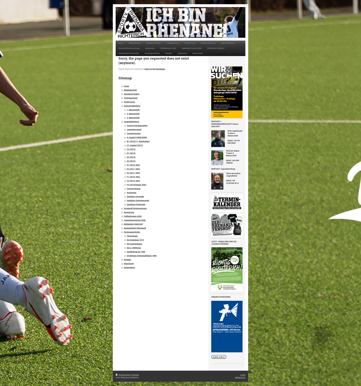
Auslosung (131, 192)
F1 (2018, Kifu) (133, 176)
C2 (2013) (131, 149)
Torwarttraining (134, 133)
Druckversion (124, 374)
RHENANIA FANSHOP (133, 224)
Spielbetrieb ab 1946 (136, 251)
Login (242, 374)
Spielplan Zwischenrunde (138, 200)
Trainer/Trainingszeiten (137, 125)
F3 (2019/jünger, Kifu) (136, 184)
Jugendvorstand (134, 129)
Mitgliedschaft (130, 90)
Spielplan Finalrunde (136, 204)
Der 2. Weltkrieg (134, 247)
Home (126, 86)
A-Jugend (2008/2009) (137, 137)
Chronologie (132, 236)
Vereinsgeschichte (132, 232)
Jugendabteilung (131, 121)
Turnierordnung (133, 188)
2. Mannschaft (133, 113)
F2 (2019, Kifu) (133, 180)
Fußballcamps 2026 (133, 216)
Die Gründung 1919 (135, 240)
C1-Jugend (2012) (135, 145)
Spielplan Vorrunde (135, 196)
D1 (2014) (131, 153)
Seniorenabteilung (132, 105)
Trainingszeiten (130, 98)
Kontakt (127, 259)
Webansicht (240, 377)
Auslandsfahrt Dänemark (135, 228)
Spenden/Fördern (131, 94)
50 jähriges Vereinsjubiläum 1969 (142, 255)
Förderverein (129, 102)
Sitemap (135, 374)
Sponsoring (129, 212)
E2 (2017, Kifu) (133, 169)
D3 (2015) (131, 161)
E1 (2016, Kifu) (133, 165)
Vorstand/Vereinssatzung (135, 208)
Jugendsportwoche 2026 (135, 220)
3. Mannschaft (133, 117)
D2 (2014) (131, 157)
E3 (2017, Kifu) (133, 173)
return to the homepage (154, 69)
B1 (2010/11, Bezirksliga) (138, 141)
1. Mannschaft (133, 109)
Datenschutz (129, 267)
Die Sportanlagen (134, 243)
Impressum (129, 263)
